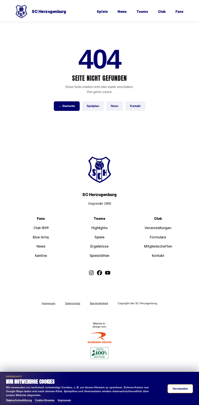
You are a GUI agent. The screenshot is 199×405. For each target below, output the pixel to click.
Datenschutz (72, 303)
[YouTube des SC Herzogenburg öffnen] (108, 273)
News (114, 106)
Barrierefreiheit (99, 303)
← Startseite (66, 106)
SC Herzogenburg (49, 11)
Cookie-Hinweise (45, 400)
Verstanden (180, 388)
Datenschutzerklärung (19, 400)
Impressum (48, 303)
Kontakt (135, 106)
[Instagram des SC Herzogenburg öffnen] (91, 273)
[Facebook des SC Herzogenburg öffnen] (99, 273)
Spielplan (93, 106)
